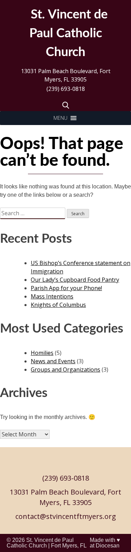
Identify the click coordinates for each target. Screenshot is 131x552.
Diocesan (107, 546)
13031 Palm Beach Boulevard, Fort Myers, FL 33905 (65, 75)
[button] (60, 118)
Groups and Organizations (65, 369)
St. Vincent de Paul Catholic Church (40, 543)
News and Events (53, 361)
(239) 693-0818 (65, 89)
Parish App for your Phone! (66, 288)
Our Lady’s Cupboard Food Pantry (75, 279)
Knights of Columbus (58, 305)
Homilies (42, 353)
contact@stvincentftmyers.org (65, 516)
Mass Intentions (52, 296)
